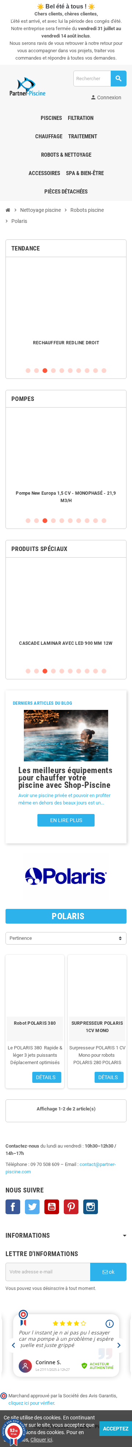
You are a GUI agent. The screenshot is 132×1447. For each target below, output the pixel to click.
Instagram (90, 1206)
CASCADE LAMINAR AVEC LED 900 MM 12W (66, 643)
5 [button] (61, 370)
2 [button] (36, 370)
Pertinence (21, 938)
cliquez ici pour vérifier (31, 1403)
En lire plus (66, 820)
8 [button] (87, 370)
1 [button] (28, 370)
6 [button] (70, 370)
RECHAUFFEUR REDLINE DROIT (66, 342)
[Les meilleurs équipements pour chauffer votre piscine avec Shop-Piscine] (66, 735)
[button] (21, 775)
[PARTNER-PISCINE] (28, 86)
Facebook (13, 1206)
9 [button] (95, 370)
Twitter (32, 1206)
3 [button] (45, 370)
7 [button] (78, 370)
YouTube (51, 1206)
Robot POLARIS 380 (35, 1023)
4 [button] (53, 370)
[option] (66, 311)
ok (111, 1272)
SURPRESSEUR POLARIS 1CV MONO (97, 1027)
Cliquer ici (41, 1440)
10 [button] (104, 370)
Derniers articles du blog (43, 703)
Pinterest (71, 1206)
